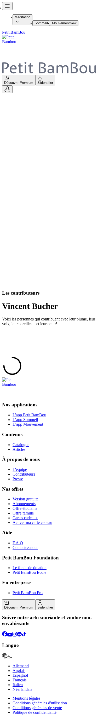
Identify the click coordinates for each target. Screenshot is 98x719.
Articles (19, 449)
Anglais (19, 670)
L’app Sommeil (25, 419)
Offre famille (23, 513)
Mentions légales (26, 698)
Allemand (21, 666)
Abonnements (24, 503)
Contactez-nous (25, 547)
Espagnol (20, 675)
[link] (49, 656)
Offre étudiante (25, 508)
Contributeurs (24, 474)
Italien (18, 684)
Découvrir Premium (18, 83)
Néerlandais (22, 689)
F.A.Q (18, 543)
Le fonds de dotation (30, 567)
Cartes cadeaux (25, 518)
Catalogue (21, 444)
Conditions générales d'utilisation (40, 703)
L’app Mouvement (28, 424)
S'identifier (45, 83)
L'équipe (20, 469)
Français (19, 680)
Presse (18, 479)
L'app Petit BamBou (29, 415)
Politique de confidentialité (34, 712)
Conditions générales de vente (37, 707)
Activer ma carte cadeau (32, 522)
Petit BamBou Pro (28, 593)
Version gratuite (25, 499)
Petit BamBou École (29, 572)
